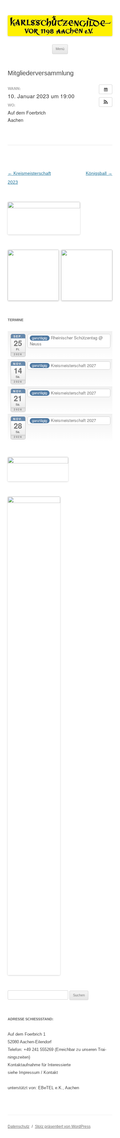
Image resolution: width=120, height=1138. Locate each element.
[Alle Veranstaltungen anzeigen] (105, 89)
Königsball (99, 173)
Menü (60, 49)
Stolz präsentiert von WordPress (63, 1126)
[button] (105, 102)
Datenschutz (18, 1126)
